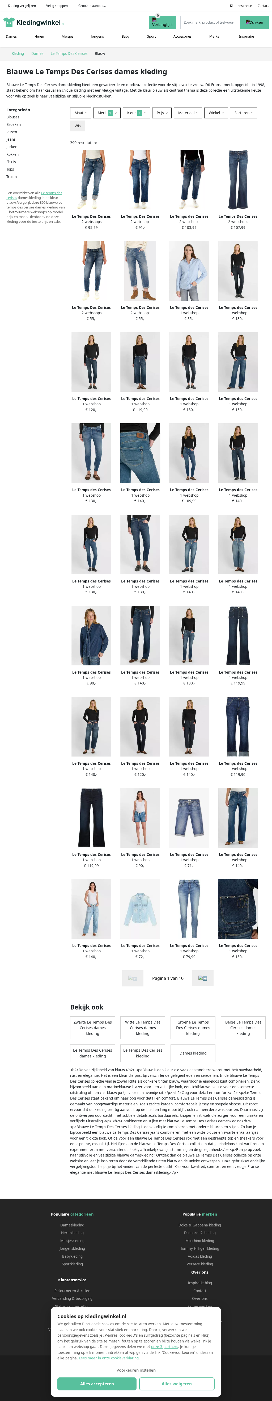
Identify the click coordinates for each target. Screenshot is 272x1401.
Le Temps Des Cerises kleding (142, 1053)
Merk (104, 112)
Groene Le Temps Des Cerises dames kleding (193, 1028)
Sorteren (242, 112)
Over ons (199, 1298)
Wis (77, 125)
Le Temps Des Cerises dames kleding (92, 1053)
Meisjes (67, 36)
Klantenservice (241, 6)
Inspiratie (246, 36)
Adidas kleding (200, 1256)
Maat (79, 112)
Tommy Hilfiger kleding (199, 1248)
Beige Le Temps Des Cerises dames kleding (243, 1028)
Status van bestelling (72, 1306)
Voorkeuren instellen (136, 1370)
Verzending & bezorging (72, 1298)
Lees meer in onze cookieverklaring (109, 1358)
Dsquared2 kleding (200, 1232)
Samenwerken (200, 1306)
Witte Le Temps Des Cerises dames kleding (142, 1028)
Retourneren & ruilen (72, 1290)
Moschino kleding (199, 1240)
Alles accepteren (97, 1383)
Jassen (11, 132)
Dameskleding (72, 1225)
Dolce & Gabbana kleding (199, 1225)
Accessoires (182, 36)
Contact (263, 6)
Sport (151, 36)
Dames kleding (193, 1053)
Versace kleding (200, 1264)
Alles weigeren (177, 1383)
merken (209, 1214)
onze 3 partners (164, 1346)
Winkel (215, 112)
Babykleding (72, 1256)
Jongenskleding (72, 1248)
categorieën (82, 1214)
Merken (215, 36)
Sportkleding (72, 1264)
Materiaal (187, 112)
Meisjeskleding (72, 1240)
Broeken (13, 124)
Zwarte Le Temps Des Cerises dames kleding (93, 1028)
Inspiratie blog (200, 1282)
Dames (11, 36)
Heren (39, 36)
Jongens (97, 36)
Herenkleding (72, 1232)
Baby (126, 36)
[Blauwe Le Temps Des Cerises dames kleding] (203, 978)
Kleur (134, 112)
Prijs (161, 112)
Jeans (10, 139)
